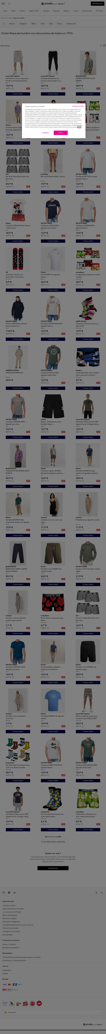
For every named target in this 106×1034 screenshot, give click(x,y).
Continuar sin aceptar (78, 106)
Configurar (45, 132)
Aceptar (60, 132)
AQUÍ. (79, 127)
